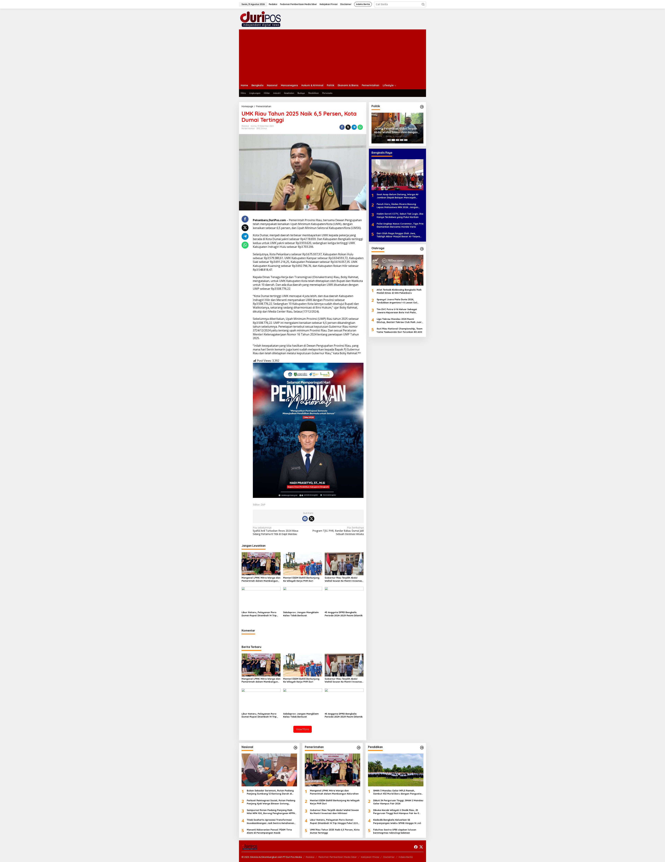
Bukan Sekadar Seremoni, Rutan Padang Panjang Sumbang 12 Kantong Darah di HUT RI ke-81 (270, 792)
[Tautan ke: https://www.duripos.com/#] (422, 107)
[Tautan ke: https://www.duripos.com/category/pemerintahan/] (359, 748)
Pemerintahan (248, 128)
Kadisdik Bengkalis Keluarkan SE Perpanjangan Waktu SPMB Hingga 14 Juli (397, 821)
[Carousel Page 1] (389, 140)
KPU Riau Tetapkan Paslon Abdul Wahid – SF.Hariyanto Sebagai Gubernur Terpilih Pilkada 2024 (395, 130)
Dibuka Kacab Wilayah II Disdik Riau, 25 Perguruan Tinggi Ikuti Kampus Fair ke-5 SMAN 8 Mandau (396, 812)
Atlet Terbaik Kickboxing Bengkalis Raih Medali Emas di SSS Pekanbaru (399, 291)
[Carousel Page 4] (401, 140)
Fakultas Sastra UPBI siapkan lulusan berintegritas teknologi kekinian (394, 831)
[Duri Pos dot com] (265, 18)
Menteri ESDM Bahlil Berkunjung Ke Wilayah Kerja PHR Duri (301, 579)
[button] (423, 4)
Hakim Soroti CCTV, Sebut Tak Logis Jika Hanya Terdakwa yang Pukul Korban (400, 215)
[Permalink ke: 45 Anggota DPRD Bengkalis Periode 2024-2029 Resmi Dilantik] (344, 598)
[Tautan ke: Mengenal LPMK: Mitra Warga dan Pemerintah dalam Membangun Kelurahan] (332, 769)
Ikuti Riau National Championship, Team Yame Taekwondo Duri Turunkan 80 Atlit (399, 330)
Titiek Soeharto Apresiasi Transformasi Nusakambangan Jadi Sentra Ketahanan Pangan (270, 821)
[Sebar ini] (342, 127)
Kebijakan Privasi (370, 857)
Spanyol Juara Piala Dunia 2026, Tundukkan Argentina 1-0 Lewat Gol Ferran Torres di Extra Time (397, 301)
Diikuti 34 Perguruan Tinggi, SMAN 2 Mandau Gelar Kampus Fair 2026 (398, 802)
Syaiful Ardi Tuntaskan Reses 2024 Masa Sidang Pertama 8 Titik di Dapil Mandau (275, 530)
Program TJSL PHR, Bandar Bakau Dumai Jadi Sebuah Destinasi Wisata (337, 530)
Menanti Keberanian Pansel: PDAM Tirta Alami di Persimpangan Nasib (269, 831)
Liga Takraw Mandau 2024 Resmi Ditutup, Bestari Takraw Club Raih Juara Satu (400, 321)
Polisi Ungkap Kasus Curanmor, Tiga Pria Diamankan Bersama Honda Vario (400, 225)
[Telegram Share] (354, 127)
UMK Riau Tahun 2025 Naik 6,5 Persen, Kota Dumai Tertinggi (335, 831)
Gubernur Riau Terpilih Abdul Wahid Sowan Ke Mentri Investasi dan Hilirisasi (343, 579)
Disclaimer (388, 857)
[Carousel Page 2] (393, 140)
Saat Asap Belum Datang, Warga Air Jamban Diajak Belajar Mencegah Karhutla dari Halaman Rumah (398, 196)
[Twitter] (311, 518)
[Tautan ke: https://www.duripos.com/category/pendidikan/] (422, 748)
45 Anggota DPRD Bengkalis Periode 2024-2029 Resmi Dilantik (343, 614)
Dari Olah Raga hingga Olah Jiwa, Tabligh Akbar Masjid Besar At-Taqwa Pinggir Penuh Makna (398, 235)
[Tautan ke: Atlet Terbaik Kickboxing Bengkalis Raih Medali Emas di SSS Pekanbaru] (397, 270)
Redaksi (310, 857)
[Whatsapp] (360, 127)
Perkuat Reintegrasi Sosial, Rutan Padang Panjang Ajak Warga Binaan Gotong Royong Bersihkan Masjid (271, 802)
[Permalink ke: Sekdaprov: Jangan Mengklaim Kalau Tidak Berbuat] (302, 598)
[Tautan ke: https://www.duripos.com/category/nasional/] (295, 748)
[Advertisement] (332, 55)
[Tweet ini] (348, 127)
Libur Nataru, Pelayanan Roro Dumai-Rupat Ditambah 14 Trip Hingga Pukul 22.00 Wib (259, 614)
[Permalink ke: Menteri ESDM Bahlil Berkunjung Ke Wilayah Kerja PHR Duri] (302, 563)
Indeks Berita (406, 857)
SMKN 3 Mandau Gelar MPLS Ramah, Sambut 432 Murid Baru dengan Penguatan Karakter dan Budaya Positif (398, 792)
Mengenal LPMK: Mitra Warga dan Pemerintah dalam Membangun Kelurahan (261, 579)
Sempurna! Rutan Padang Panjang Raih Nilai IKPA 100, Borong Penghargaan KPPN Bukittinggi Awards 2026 (271, 812)
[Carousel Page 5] (405, 140)
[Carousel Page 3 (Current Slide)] (397, 140)
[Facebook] (305, 518)
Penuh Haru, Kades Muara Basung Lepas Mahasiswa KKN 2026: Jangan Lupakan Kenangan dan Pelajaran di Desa (398, 206)
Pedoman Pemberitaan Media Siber (337, 857)
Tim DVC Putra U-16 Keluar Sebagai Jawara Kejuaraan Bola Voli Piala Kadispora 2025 (397, 311)
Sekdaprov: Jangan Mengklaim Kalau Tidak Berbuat (301, 614)
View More (302, 729)
